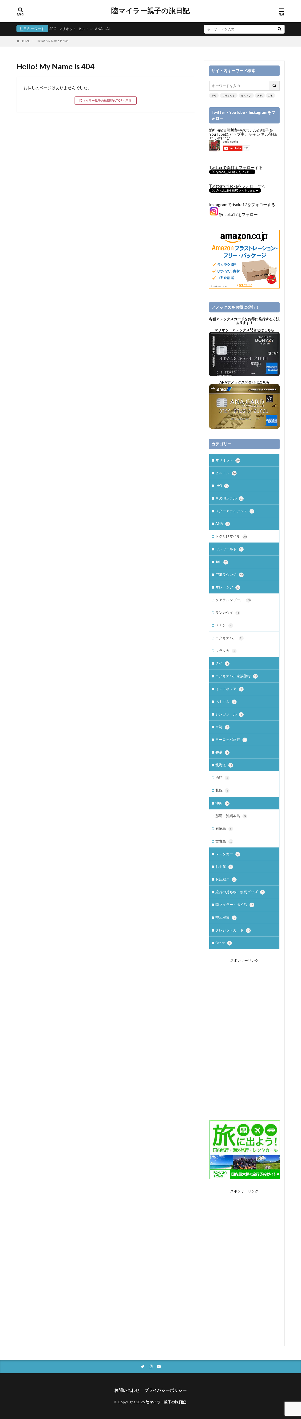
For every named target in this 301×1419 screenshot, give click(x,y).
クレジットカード (232, 930)
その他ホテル (229, 498)
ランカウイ (227, 612)
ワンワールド (229, 549)
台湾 (221, 727)
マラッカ (225, 650)
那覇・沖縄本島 (230, 816)
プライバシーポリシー (165, 1390)
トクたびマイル (231, 536)
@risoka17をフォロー (238, 214)
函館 (221, 777)
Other (222, 943)
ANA (99, 29)
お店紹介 (225, 879)
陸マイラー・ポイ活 (234, 904)
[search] (279, 29)
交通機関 (225, 917)
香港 (221, 752)
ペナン (223, 625)
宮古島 (223, 841)
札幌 (221, 790)
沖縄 (222, 803)
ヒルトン (86, 29)
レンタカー (226, 854)
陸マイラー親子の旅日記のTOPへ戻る (105, 100)
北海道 (223, 765)
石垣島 (223, 828)
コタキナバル (229, 638)
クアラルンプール (232, 600)
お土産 (223, 866)
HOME (25, 41)
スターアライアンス (234, 511)
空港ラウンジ (229, 574)
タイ (221, 663)
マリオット (67, 29)
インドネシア (228, 689)
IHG (221, 485)
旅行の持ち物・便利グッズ (239, 892)
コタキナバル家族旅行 (236, 676)
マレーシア (227, 587)
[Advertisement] (244, 1036)
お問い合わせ (127, 1390)
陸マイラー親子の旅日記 (150, 10)
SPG (52, 29)
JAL (108, 29)
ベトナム (225, 701)
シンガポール (228, 714)
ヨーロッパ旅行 (230, 739)
